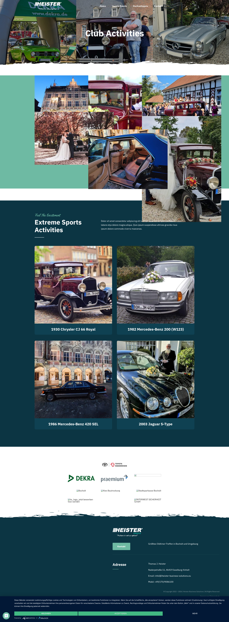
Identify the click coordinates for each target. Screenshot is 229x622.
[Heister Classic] (48, 3)
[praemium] (114, 475)
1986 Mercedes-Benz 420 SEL (73, 424)
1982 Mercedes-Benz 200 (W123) (156, 329)
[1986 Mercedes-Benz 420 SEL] (73, 342)
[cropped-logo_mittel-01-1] (147, 475)
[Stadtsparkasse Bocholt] (148, 490)
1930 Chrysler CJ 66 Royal (73, 329)
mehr (195, 613)
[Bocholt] (81, 490)
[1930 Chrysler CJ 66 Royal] (73, 247)
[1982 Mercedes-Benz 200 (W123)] (155, 247)
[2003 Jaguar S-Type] (155, 342)
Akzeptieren (120, 613)
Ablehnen (46, 613)
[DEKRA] (81, 475)
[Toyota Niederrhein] (114, 463)
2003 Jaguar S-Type (155, 424)
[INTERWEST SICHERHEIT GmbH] (147, 499)
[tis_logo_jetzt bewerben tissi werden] (81, 499)
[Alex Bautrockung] (110, 490)
